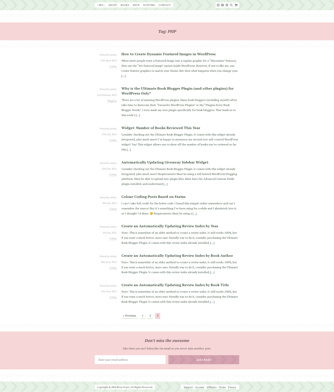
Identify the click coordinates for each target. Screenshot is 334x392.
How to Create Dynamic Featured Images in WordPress (168, 54)
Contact (165, 5)
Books (125, 5)
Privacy (232, 387)
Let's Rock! (204, 360)
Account (199, 387)
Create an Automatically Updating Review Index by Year (169, 226)
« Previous (129, 315)
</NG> (101, 5)
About (112, 5)
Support (188, 387)
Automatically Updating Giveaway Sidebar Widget (164, 162)
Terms (222, 387)
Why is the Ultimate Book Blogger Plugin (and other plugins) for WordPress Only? (177, 91)
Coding (113, 66)
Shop (136, 5)
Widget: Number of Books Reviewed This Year (160, 127)
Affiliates (211, 387)
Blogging (112, 100)
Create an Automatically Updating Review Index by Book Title (175, 285)
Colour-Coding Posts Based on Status (153, 196)
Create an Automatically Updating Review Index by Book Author (177, 255)
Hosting (149, 5)
